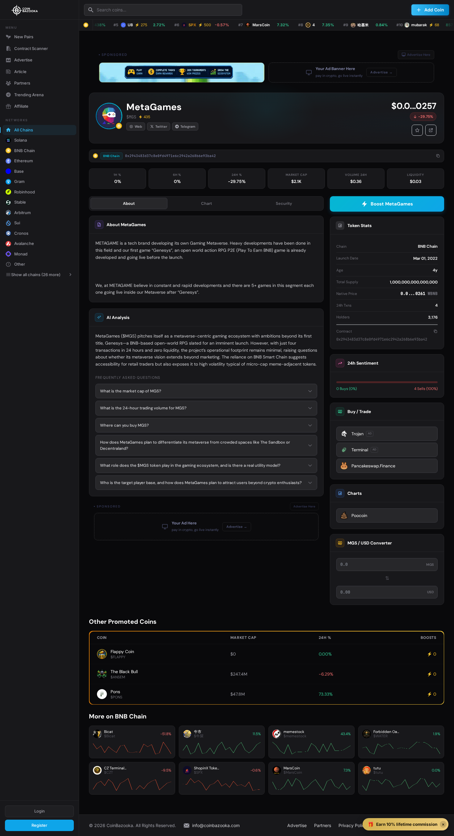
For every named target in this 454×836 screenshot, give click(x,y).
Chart (206, 203)
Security (284, 203)
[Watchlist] (417, 130)
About (129, 203)
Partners (22, 83)
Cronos (21, 233)
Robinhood (24, 191)
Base (19, 171)
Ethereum (23, 160)
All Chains (23, 129)
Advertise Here (418, 54)
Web (138, 126)
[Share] (430, 130)
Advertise (23, 59)
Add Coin (434, 9)
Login (39, 811)
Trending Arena (29, 94)
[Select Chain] (86, 25)
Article (20, 71)
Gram (19, 181)
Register (39, 825)
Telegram (187, 126)
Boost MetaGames (392, 204)
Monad (20, 253)
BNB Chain (24, 150)
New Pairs (23, 36)
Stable (20, 202)
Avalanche (24, 243)
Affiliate (21, 106)
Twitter (161, 126)
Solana (20, 140)
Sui (17, 222)
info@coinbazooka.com (216, 825)
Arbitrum (22, 212)
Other (19, 264)
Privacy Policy (352, 825)
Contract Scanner (31, 48)
